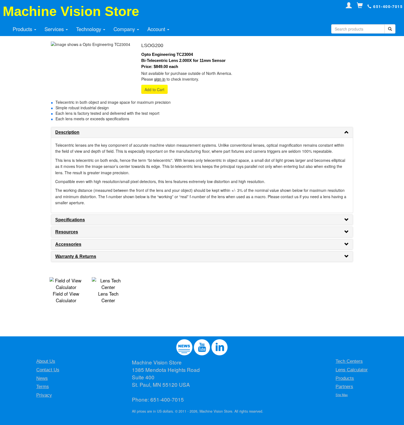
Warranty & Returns (75, 256)
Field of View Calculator (66, 297)
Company (125, 28)
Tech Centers (349, 361)
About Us (45, 361)
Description (67, 132)
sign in (159, 79)
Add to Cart (154, 89)
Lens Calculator (352, 369)
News (42, 378)
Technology (89, 28)
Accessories (68, 244)
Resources (66, 232)
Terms (42, 386)
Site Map (342, 395)
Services (55, 28)
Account (157, 28)
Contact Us (47, 369)
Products (23, 28)
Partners (344, 386)
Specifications (70, 219)
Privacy (44, 395)
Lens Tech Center (108, 297)
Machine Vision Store (71, 11)
